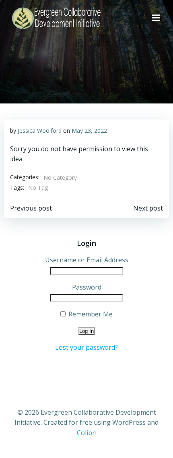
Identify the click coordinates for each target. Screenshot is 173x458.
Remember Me (90, 314)
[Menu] (156, 18)
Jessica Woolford (40, 130)
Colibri (87, 432)
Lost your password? (86, 347)
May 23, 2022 (89, 130)
